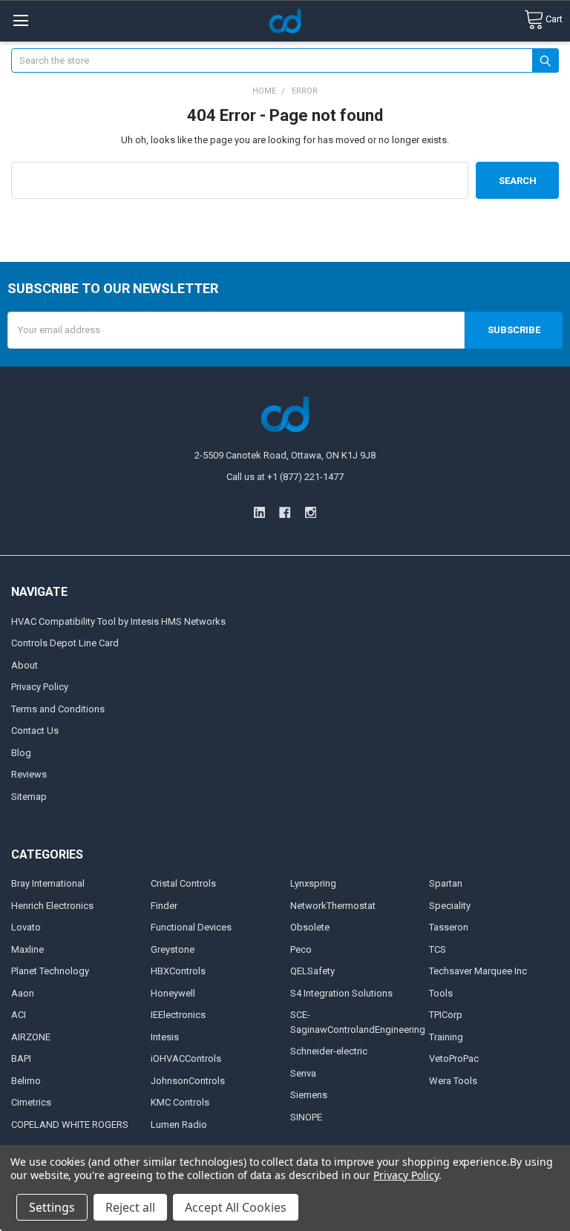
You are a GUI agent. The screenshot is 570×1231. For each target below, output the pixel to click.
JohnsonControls (188, 1080)
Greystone (172, 949)
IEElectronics (178, 1014)
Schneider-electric (328, 1051)
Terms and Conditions (58, 709)
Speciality (450, 905)
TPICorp (445, 1014)
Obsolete (310, 927)
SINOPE (306, 1117)
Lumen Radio (179, 1124)
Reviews (29, 774)
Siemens (308, 1094)
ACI (18, 1014)
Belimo (26, 1080)
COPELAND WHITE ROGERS (69, 1124)
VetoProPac (454, 1058)
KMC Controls (180, 1102)
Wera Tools (453, 1080)
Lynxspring (313, 883)
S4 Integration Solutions (341, 993)
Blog (21, 752)
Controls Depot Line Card (65, 643)
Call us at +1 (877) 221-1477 (285, 476)
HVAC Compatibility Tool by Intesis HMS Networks (118, 621)
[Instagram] (310, 512)
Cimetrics (31, 1102)
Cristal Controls (183, 883)
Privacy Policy (39, 686)
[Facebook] (284, 512)
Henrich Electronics (52, 905)
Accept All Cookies (235, 1207)
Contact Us (35, 730)
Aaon (22, 993)
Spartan (445, 883)
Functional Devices (191, 927)
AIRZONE (30, 1037)
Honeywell (173, 993)
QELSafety (312, 970)
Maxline (27, 949)
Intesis (165, 1037)
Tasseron (448, 927)
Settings (52, 1207)
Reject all (130, 1207)
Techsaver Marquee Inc (478, 970)
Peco (301, 949)
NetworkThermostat (333, 905)
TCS (437, 949)
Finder (164, 905)
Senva (303, 1073)
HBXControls (178, 970)
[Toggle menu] (20, 20)
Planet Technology (50, 970)
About (24, 665)
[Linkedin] (259, 512)
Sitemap (29, 796)
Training (446, 1037)
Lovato (26, 927)
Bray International (48, 883)
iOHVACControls (186, 1058)
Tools (441, 993)
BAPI (21, 1058)
